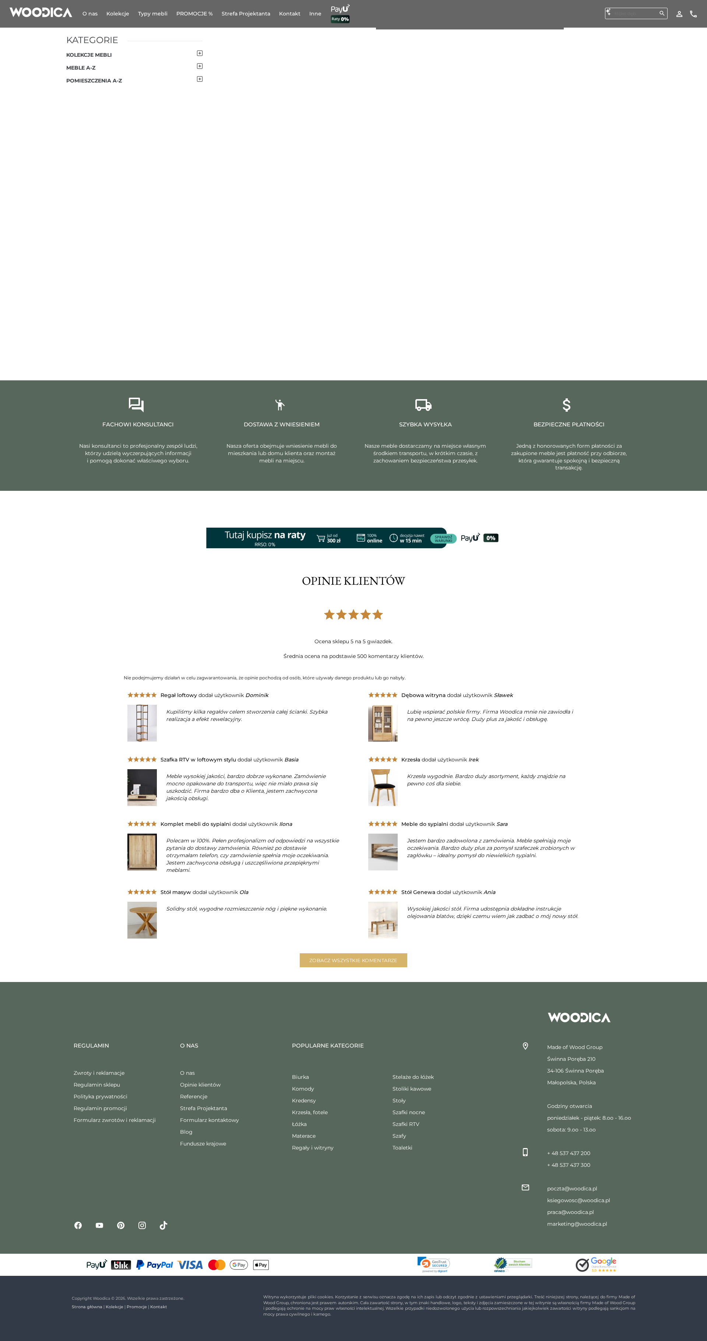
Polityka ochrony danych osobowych (59, 1321)
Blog (186, 1132)
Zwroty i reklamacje (99, 1073)
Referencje (193, 1096)
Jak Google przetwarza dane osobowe (354, 1274)
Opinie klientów (200, 1084)
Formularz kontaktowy (209, 1120)
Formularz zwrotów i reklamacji (115, 1120)
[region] (353, 1290)
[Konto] (679, 14)
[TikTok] (163, 1225)
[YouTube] (99, 1225)
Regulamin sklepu (97, 1084)
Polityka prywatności (100, 1096)
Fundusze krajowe (203, 1143)
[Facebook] (78, 1225)
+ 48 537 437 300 (568, 1165)
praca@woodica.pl (570, 1212)
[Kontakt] (693, 14)
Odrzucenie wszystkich (627, 1291)
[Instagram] (142, 1225)
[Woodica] (41, 12)
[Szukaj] (662, 13)
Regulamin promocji (100, 1108)
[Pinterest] (120, 1225)
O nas (187, 1073)
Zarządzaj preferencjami (629, 1311)
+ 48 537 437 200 (568, 1153)
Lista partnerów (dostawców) (344, 1285)
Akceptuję (618, 1271)
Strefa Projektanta (203, 1108)
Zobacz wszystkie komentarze (353, 960)
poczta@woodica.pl (572, 1188)
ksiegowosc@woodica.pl (578, 1200)
